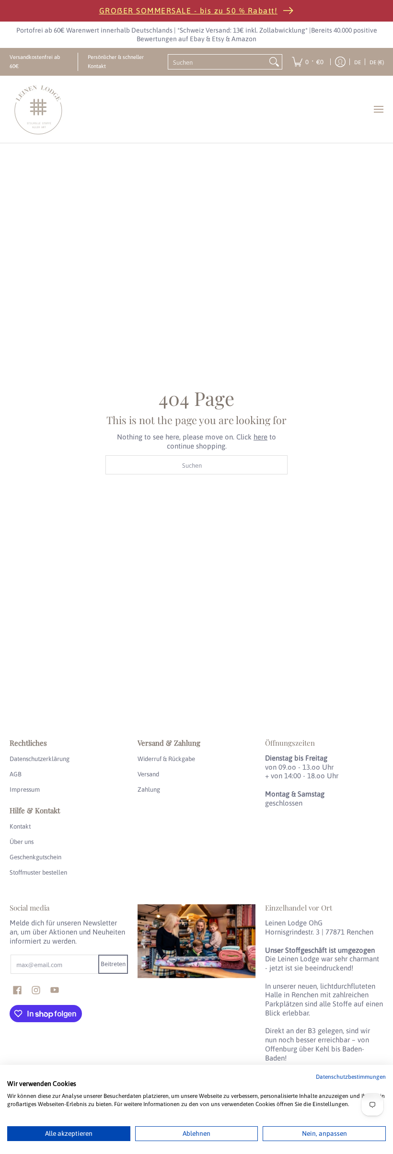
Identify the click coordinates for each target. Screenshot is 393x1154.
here (260, 437)
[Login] (340, 62)
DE (357, 62)
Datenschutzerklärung (39, 758)
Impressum (25, 789)
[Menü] (378, 109)
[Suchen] (274, 62)
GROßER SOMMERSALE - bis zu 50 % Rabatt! (188, 10)
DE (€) (377, 62)
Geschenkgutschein (35, 857)
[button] (17, 990)
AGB (16, 774)
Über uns (22, 841)
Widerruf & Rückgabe (166, 758)
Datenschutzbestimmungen (351, 1076)
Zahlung (149, 789)
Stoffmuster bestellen (38, 872)
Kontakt (20, 826)
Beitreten (113, 964)
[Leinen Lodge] (38, 109)
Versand (148, 774)
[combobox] (217, 62)
